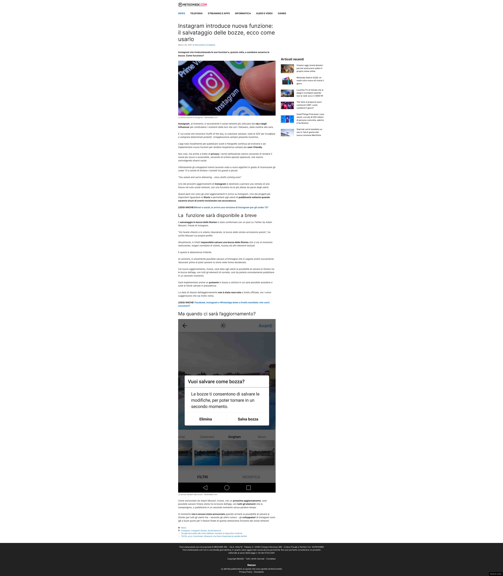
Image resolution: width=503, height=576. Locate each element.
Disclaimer (259, 572)
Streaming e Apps (219, 13)
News (181, 13)
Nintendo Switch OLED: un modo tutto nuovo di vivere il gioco (310, 80)
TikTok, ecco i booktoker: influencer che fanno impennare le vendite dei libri (214, 536)
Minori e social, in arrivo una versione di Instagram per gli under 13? (231, 207)
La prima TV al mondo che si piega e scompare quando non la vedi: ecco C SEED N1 (310, 93)
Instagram (185, 530)
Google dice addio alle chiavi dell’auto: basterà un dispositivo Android (211, 533)
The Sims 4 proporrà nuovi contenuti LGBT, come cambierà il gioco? (309, 105)
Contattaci (271, 559)
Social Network (214, 530)
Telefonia (196, 13)
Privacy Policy (245, 572)
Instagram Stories (199, 530)
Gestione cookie (496, 574)
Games (282, 13)
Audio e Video (264, 13)
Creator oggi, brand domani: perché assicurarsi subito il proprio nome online (310, 68)
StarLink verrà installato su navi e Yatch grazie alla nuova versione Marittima (309, 132)
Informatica (243, 13)
